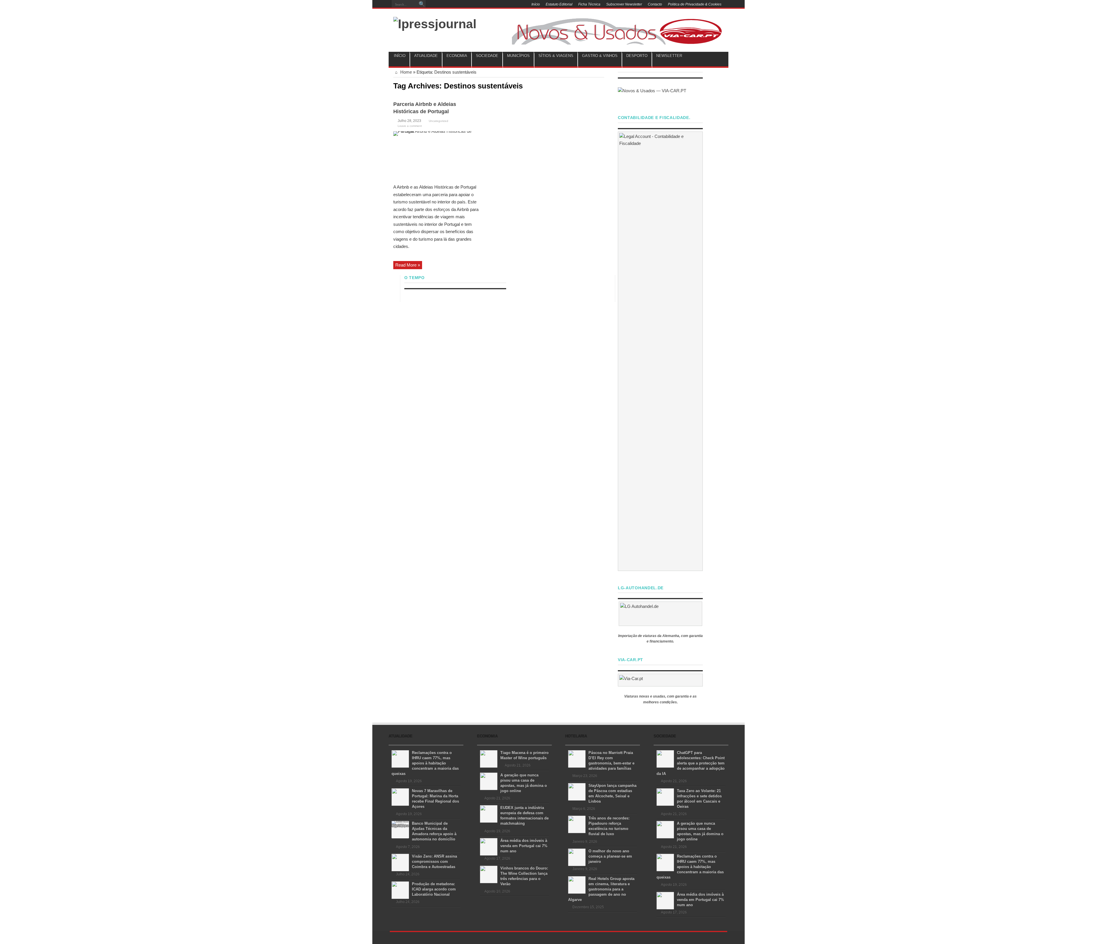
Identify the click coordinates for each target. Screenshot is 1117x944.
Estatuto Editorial (559, 4)
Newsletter (669, 56)
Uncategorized (438, 121)
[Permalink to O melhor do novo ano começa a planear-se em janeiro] (577, 856)
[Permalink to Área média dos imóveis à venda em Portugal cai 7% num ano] (488, 846)
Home (405, 72)
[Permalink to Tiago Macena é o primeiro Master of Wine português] (488, 758)
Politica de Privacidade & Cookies (694, 4)
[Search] (421, 4)
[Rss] (468, 4)
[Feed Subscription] (602, 85)
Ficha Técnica (589, 4)
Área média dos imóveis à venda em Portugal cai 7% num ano (523, 845)
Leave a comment (410, 125)
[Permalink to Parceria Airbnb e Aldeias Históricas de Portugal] (437, 155)
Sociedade (487, 56)
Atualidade (426, 56)
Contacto (655, 4)
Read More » (407, 264)
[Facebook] (475, 4)
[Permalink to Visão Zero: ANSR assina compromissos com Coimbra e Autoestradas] (400, 862)
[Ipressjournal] (434, 23)
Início (535, 4)
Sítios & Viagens (555, 56)
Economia (457, 56)
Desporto (637, 56)
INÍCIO (399, 56)
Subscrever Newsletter (624, 4)
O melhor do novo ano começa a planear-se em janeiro (610, 856)
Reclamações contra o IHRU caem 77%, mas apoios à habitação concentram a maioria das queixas (425, 763)
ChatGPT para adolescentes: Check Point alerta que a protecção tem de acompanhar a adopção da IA (691, 763)
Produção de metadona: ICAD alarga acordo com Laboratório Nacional (434, 889)
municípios (518, 56)
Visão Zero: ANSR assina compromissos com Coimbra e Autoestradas (434, 861)
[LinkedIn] (489, 4)
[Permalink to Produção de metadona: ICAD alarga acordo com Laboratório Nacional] (400, 889)
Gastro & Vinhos (600, 56)
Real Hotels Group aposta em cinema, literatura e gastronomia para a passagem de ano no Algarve (601, 889)
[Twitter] (482, 4)
